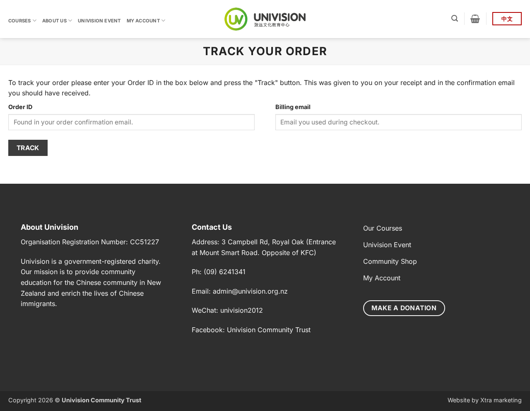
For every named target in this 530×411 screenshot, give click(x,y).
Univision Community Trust (269, 330)
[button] (454, 18)
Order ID (20, 106)
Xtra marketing (501, 400)
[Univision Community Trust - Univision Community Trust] (265, 19)
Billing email (293, 106)
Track (28, 148)
